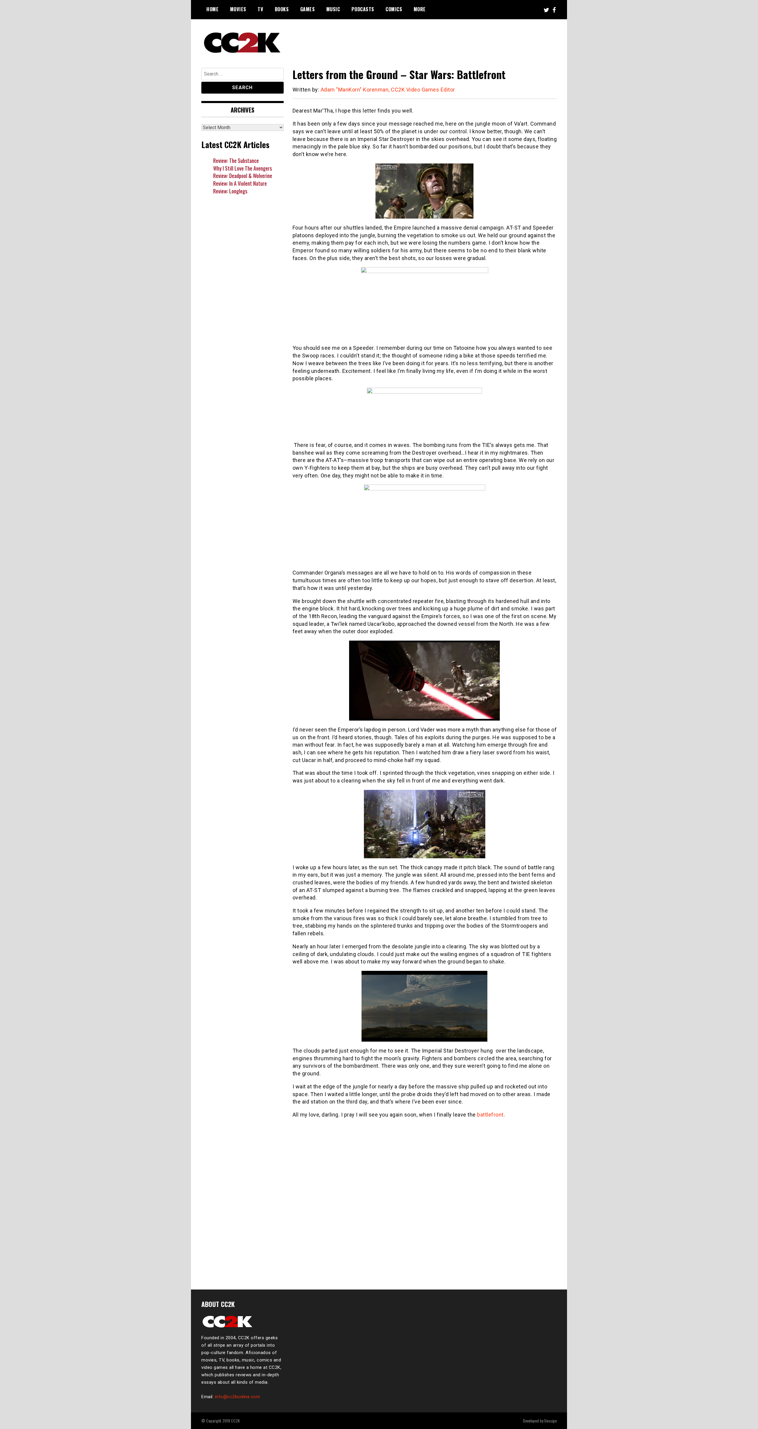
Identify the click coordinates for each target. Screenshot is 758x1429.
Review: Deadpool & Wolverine (242, 175)
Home (212, 9)
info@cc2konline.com (237, 1396)
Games (307, 9)
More (420, 9)
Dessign (550, 1420)
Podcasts (362, 9)
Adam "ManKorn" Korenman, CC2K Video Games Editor (388, 89)
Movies (238, 9)
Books (282, 9)
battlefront (490, 1115)
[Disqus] (425, 1201)
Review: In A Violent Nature (240, 183)
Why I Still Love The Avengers (242, 168)
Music (333, 9)
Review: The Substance (236, 160)
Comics (394, 9)
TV (260, 9)
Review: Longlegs (230, 191)
